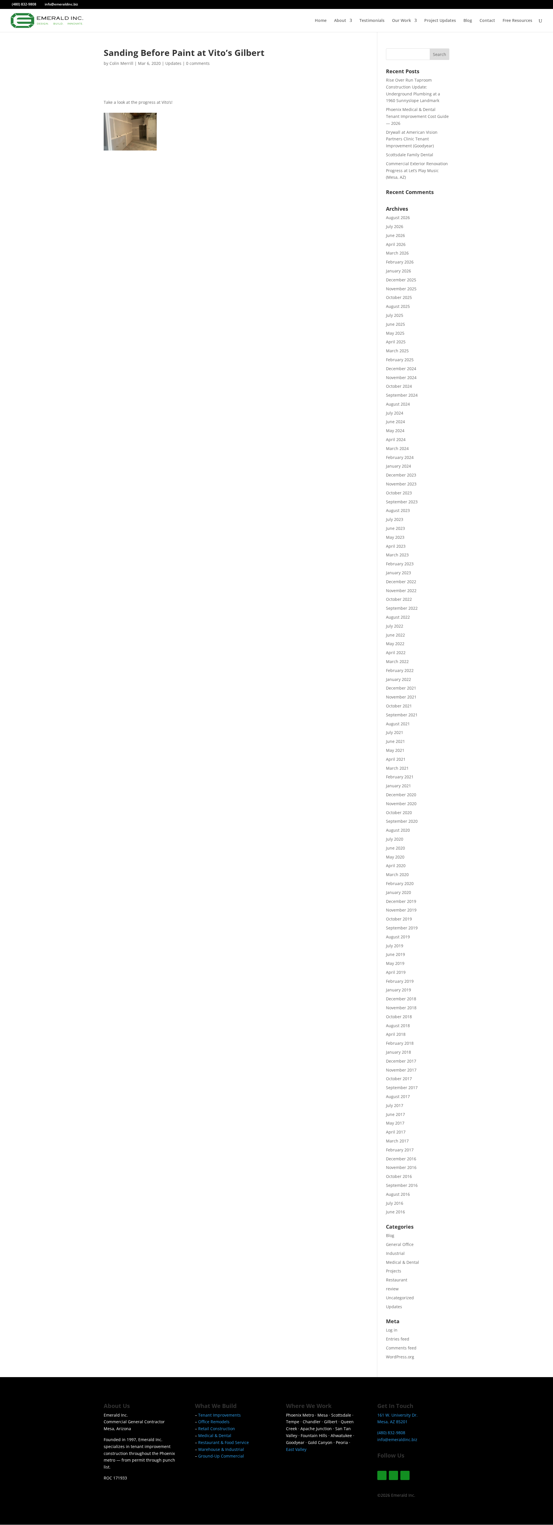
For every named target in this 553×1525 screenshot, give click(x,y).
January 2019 (398, 990)
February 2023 (400, 563)
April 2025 (396, 341)
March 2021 (397, 768)
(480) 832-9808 (24, 4)
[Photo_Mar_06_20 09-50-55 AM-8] (197, 150)
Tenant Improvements (219, 1415)
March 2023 (397, 555)
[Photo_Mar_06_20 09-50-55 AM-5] (197, 202)
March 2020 (397, 874)
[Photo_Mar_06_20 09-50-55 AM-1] (130, 254)
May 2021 (395, 750)
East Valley (296, 1449)
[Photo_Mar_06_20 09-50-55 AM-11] (331, 254)
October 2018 (399, 1016)
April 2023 (396, 546)
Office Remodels (214, 1421)
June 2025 (395, 324)
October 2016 (399, 1176)
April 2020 (396, 865)
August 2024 (398, 404)
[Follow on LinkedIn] (405, 1475)
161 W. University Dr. (397, 1415)
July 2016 (394, 1203)
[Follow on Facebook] (393, 1475)
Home (321, 20)
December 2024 (401, 368)
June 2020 (395, 848)
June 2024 (395, 421)
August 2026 (398, 217)
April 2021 (396, 759)
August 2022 (398, 617)
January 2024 (398, 466)
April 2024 (396, 439)
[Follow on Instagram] (382, 1475)
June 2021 (395, 741)
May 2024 (395, 430)
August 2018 (398, 1025)
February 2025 (400, 359)
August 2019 (398, 937)
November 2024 (401, 377)
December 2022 (401, 581)
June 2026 (395, 235)
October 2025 (399, 297)
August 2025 (398, 306)
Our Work (401, 20)
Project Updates (440, 20)
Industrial (395, 1253)
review (392, 1288)
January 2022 (398, 679)
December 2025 (401, 280)
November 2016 (401, 1167)
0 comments (198, 63)
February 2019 (400, 981)
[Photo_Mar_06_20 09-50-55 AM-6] (130, 150)
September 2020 (402, 821)
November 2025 (401, 288)
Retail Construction (216, 1428)
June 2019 (395, 954)
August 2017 (398, 1096)
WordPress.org (400, 1357)
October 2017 (399, 1078)
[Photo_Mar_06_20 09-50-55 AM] (130, 305)
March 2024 (397, 448)
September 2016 (402, 1185)
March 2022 (397, 661)
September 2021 (402, 715)
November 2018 (401, 1007)
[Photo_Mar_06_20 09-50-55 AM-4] (130, 202)
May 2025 (395, 333)
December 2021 (401, 688)
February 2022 (400, 670)
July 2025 (394, 315)
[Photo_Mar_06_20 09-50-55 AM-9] (264, 202)
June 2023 (395, 528)
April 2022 (396, 652)
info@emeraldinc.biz (397, 1439)
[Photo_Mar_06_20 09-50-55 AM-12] (264, 150)
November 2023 (401, 484)
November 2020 (401, 803)
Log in (391, 1330)
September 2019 (402, 928)
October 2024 (399, 386)
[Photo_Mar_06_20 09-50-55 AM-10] (331, 202)
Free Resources (517, 20)
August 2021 (398, 723)
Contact (487, 20)
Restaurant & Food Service (223, 1442)
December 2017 (401, 1061)
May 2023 (395, 537)
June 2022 (395, 635)
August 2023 (398, 510)
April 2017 (396, 1132)
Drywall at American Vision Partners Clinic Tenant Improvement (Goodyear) (412, 139)
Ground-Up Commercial (221, 1456)
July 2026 (394, 226)
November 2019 (401, 910)
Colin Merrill (121, 63)
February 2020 (400, 883)
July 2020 (394, 839)
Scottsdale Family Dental (409, 154)
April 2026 (396, 244)
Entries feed (397, 1339)
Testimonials (372, 20)
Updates (173, 63)
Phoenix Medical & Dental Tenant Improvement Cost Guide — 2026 (417, 116)
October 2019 (399, 919)
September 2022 (402, 608)
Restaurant (396, 1280)
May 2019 (395, 963)
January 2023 (398, 572)
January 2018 (398, 1052)
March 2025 (397, 350)
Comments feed (401, 1348)
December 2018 (401, 998)
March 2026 (397, 253)
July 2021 (394, 732)
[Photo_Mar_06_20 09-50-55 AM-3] (264, 254)
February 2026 (400, 262)
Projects (393, 1271)
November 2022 (401, 590)
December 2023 (401, 475)
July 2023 (394, 519)
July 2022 (394, 626)
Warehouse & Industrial (221, 1449)
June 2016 (395, 1212)
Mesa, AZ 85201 (392, 1421)
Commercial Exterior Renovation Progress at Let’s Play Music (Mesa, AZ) (417, 170)
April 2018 (396, 1034)
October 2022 (399, 599)
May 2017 (395, 1123)
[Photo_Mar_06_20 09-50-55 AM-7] (331, 150)
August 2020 (398, 830)
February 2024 (400, 457)
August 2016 (398, 1194)
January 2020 (398, 892)
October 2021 (399, 706)
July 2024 (394, 413)
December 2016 (401, 1158)
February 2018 (400, 1043)
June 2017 (395, 1114)
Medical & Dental (402, 1262)
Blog (467, 20)
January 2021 (398, 785)
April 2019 (396, 972)
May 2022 (395, 643)
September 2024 (402, 395)
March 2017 (397, 1141)
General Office (400, 1244)
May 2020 (395, 857)
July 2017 (394, 1105)
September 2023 (402, 501)
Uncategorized (400, 1297)
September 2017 (402, 1087)
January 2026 (398, 271)
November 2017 (401, 1070)
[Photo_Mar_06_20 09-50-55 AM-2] (197, 254)
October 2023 (399, 493)
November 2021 (401, 697)
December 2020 (401, 794)
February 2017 (400, 1150)
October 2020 (399, 812)
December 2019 (401, 901)
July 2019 (394, 945)
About (340, 20)
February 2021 (400, 777)
